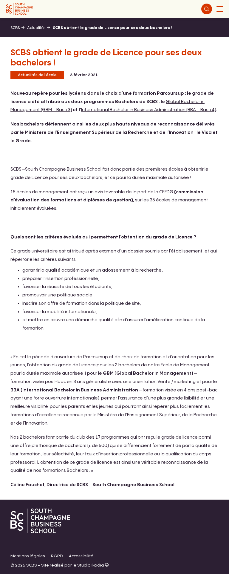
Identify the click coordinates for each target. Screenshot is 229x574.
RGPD (57, 556)
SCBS (15, 28)
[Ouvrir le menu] (219, 9)
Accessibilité (81, 556)
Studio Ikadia (91, 565)
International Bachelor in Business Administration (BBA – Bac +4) (148, 110)
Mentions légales (27, 556)
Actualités (36, 28)
